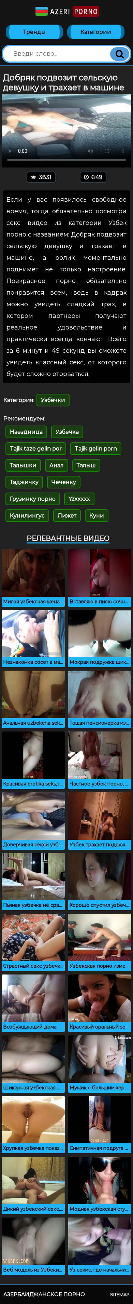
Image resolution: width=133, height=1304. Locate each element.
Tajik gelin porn (96, 448)
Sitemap (120, 1294)
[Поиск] (119, 54)
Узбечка (67, 432)
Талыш (86, 465)
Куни (96, 515)
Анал (56, 465)
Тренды (34, 32)
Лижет (67, 515)
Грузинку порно (33, 499)
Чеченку (63, 482)
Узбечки (53, 400)
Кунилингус (27, 515)
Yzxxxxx (79, 499)
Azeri (73, 11)
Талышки (23, 465)
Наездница (26, 432)
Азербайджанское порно (44, 1294)
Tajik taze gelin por (36, 448)
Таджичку (24, 482)
